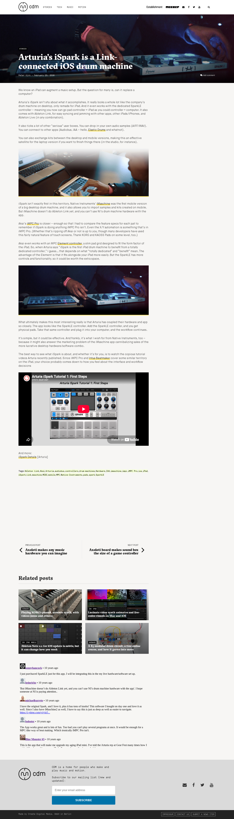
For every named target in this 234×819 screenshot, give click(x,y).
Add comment (209, 75)
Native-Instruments (71, 474)
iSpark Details (27, 457)
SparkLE (100, 474)
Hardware (100, 471)
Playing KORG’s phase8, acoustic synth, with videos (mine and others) (50, 614)
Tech (59, 7)
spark (92, 474)
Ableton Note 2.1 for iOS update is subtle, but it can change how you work (50, 647)
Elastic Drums (97, 130)
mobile (52, 474)
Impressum (167, 814)
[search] (208, 7)
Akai (42, 471)
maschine (37, 474)
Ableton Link (32, 471)
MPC (58, 474)
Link (29, 474)
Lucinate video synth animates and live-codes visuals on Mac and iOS (114, 614)
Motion (82, 7)
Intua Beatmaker (99, 358)
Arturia (50, 471)
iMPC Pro (33, 223)
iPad (145, 471)
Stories (47, 7)
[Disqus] (84, 705)
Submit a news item (203, 814)
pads (85, 474)
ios (140, 471)
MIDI (45, 474)
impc (124, 471)
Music (70, 7)
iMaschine (103, 204)
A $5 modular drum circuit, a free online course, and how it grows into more (114, 647)
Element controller (70, 243)
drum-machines (87, 471)
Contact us (183, 814)
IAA (108, 471)
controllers (71, 471)
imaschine (116, 471)
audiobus (59, 471)
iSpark (22, 474)
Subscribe (83, 800)
